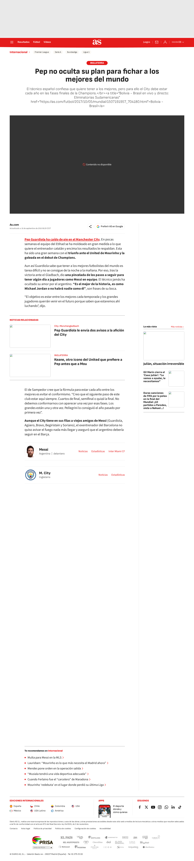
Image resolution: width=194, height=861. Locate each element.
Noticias (83, 451)
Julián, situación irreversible (163, 364)
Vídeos (47, 42)
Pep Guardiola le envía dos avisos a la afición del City (89, 332)
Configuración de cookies (85, 828)
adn (145, 837)
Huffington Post (71, 842)
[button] (90, 226)
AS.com (135, 837)
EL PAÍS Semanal (119, 842)
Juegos (146, 42)
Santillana (94, 837)
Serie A (58, 52)
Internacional (18, 52)
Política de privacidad (43, 828)
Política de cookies (63, 828)
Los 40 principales (80, 837)
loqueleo (133, 847)
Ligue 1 (86, 52)
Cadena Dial (109, 842)
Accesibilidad (105, 828)
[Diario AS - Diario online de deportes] (97, 42)
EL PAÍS (66, 837)
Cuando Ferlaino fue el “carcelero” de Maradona (58, 779)
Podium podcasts (94, 847)
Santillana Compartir (111, 837)
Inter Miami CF (117, 451)
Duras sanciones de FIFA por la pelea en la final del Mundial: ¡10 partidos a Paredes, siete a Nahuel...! (155, 400)
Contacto (14, 828)
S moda (120, 847)
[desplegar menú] (12, 42)
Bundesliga (72, 52)
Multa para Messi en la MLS (45, 757)
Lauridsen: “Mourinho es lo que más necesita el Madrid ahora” (67, 763)
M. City (45, 473)
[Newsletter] (157, 42)
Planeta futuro (132, 842)
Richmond (64, 847)
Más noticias (176, 326)
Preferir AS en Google (112, 226)
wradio (86, 842)
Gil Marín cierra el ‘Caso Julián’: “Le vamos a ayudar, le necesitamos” (154, 377)
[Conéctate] (165, 42)
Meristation (148, 847)
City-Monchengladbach (66, 326)
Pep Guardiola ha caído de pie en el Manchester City (62, 239)
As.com (14, 225)
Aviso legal (25, 828)
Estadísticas (98, 451)
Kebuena (144, 842)
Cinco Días (97, 842)
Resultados (24, 42)
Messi (43, 449)
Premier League (42, 52)
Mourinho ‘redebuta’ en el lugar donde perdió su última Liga (66, 785)
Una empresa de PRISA (43, 840)
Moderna (80, 847)
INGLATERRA (97, 63)
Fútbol (36, 42)
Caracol (156, 837)
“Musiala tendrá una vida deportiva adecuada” (57, 774)
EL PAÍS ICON (107, 847)
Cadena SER (125, 837)
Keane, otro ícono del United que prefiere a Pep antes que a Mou (88, 361)
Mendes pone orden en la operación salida (54, 768)
